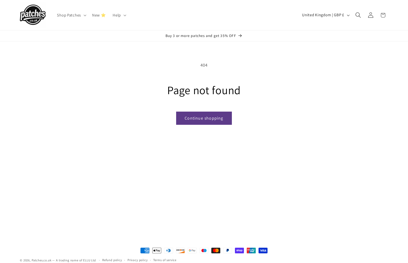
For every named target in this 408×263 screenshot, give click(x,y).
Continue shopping (204, 118)
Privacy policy (138, 260)
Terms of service (164, 260)
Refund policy (112, 260)
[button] (71, 15)
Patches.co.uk (41, 260)
